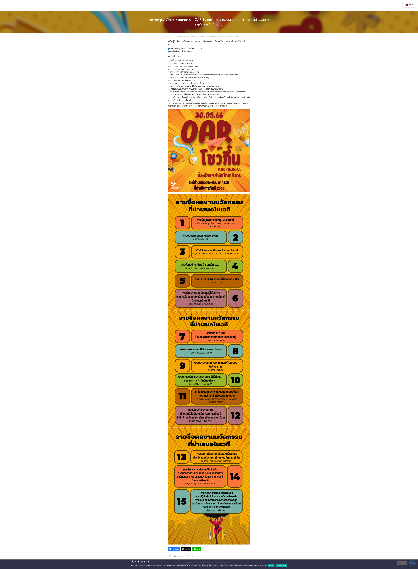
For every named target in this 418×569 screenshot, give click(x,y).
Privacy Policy (281, 565)
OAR (170, 556)
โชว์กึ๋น (189, 556)
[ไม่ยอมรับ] (414, 563)
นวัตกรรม (180, 556)
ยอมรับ (271, 565)
